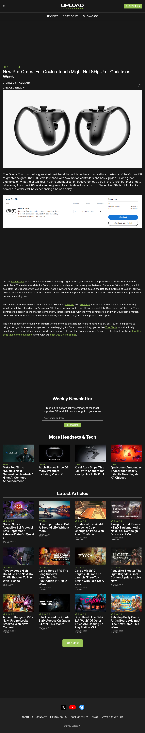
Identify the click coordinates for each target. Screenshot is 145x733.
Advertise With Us (112, 717)
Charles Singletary (17, 82)
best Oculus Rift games (63, 334)
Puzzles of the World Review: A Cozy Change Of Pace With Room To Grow (89, 529)
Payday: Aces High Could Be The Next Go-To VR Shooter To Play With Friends (18, 576)
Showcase (91, 16)
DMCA (95, 717)
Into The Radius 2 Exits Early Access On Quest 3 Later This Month (54, 620)
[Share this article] (140, 85)
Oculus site (17, 281)
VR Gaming (8, 521)
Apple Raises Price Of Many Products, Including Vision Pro (53, 471)
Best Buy (85, 304)
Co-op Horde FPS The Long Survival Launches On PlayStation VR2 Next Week (53, 577)
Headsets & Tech (16, 66)
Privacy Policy (58, 717)
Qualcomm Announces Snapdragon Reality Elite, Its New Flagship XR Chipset (126, 472)
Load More (72, 643)
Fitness (43, 521)
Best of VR (71, 16)
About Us (27, 717)
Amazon (69, 304)
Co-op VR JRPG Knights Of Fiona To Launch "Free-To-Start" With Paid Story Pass (89, 577)
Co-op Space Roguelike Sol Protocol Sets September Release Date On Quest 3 (18, 530)
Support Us (133, 6)
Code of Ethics (80, 717)
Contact (41, 717)
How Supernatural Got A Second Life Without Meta (54, 527)
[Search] (4, 6)
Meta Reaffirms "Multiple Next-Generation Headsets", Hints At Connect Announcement (18, 474)
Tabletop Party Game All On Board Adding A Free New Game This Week (125, 622)
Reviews (52, 16)
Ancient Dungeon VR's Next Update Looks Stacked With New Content (18, 622)
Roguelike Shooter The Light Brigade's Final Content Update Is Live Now (126, 576)
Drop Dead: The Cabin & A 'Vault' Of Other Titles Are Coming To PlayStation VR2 (90, 622)
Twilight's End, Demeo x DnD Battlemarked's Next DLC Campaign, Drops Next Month (126, 529)
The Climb (111, 327)
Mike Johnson (9, 541)
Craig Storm (45, 534)
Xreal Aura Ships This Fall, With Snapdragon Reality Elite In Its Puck (90, 471)
